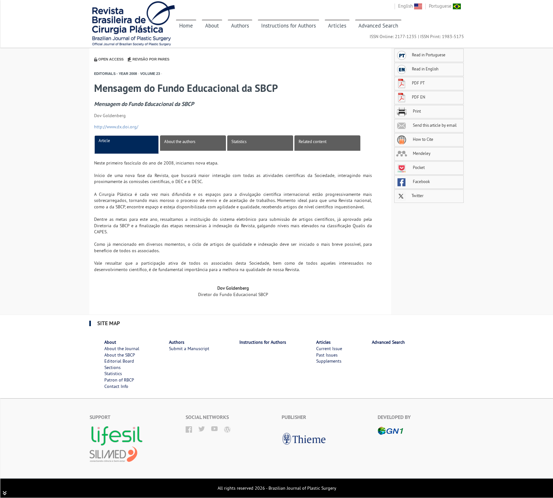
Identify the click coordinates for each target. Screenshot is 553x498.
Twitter (417, 195)
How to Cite (422, 139)
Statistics (238, 141)
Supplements (328, 361)
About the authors (179, 141)
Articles (337, 25)
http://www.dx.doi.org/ (116, 127)
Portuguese (441, 6)
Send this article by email (434, 125)
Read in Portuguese (428, 54)
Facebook (421, 181)
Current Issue (329, 348)
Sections (112, 367)
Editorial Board (119, 361)
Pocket (418, 167)
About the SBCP (119, 355)
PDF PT (418, 82)
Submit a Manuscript (189, 348)
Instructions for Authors (288, 25)
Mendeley (421, 153)
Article (104, 140)
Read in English (425, 68)
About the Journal (121, 348)
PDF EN (418, 97)
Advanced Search (378, 25)
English (406, 6)
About (212, 25)
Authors (240, 25)
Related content (312, 141)
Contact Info (116, 386)
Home (186, 25)
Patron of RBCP (119, 380)
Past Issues (327, 355)
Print (416, 111)
